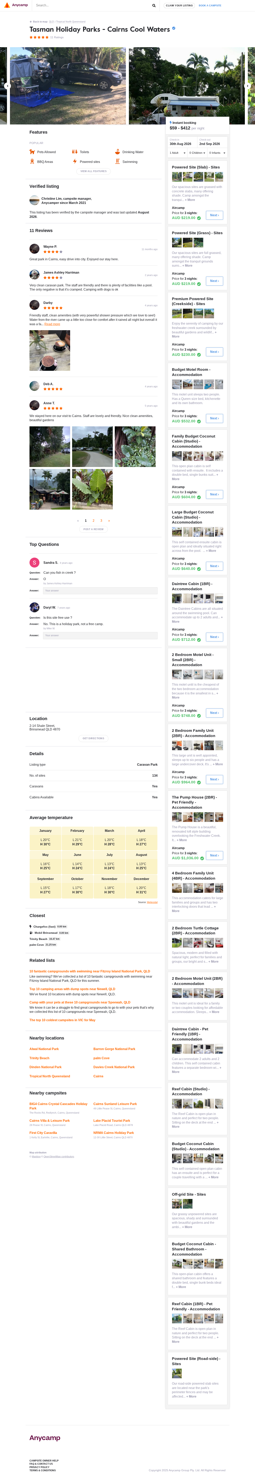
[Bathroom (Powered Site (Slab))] (220, 177)
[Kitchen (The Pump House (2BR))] (177, 817)
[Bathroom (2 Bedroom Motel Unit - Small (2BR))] (220, 674)
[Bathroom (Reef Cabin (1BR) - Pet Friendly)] (220, 1318)
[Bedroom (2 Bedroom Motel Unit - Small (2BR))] (198, 674)
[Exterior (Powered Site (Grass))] (177, 243)
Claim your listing (179, 5)
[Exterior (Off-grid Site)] (177, 1204)
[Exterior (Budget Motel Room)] (188, 384)
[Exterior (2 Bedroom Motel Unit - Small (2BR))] (177, 674)
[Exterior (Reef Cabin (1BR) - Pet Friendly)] (177, 1318)
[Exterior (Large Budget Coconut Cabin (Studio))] (177, 532)
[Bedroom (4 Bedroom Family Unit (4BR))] (177, 888)
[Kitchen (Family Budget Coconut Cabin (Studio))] (198, 456)
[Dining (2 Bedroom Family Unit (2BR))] (209, 745)
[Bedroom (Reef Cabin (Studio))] (188, 1104)
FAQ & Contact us (41, 1463)
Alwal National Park (44, 1049)
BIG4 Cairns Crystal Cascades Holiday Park (58, 1106)
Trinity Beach (39, 1058)
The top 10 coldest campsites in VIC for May (62, 1020)
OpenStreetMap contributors (59, 1156)
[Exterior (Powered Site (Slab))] (177, 177)
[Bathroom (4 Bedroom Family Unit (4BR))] (188, 888)
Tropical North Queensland (70, 21)
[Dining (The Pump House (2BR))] (198, 817)
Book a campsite (210, 5)
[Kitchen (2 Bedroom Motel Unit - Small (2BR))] (209, 674)
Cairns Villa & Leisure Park (49, 1120)
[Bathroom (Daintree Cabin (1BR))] (188, 598)
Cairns (98, 1076)
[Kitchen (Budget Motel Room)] (198, 384)
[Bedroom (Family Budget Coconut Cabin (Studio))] (188, 456)
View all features (93, 171)
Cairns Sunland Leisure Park (115, 1104)
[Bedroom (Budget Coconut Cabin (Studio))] (177, 1158)
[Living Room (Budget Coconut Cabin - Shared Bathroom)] (177, 1264)
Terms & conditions (42, 1470)
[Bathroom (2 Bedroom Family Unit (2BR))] (188, 745)
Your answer (52, 590)
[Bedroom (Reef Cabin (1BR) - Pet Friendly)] (198, 1318)
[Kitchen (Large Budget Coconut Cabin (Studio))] (220, 532)
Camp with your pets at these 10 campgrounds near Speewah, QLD (79, 1002)
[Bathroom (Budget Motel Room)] (220, 384)
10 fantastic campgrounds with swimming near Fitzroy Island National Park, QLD (89, 971)
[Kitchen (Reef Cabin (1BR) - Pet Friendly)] (188, 1318)
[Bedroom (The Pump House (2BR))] (188, 817)
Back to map (40, 21)
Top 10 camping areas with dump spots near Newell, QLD (72, 989)
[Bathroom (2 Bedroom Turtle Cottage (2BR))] (188, 943)
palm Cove (101, 1058)
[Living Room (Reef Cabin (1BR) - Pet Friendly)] (209, 1318)
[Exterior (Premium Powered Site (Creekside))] (177, 313)
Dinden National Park (45, 1067)
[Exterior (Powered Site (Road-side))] (177, 1373)
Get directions (93, 738)
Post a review (93, 529)
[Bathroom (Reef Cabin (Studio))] (209, 1104)
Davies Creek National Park (114, 1067)
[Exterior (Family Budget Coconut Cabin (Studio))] (177, 456)
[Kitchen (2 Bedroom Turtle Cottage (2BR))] (209, 943)
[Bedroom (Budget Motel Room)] (177, 384)
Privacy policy (39, 1467)
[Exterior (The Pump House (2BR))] (209, 817)
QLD (51, 21)
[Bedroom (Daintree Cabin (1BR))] (198, 598)
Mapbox (36, 1156)
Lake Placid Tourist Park (111, 1120)
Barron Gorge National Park (114, 1049)
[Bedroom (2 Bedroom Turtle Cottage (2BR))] (198, 943)
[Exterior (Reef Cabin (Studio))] (177, 1104)
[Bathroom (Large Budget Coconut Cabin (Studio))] (188, 532)
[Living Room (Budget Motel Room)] (209, 384)
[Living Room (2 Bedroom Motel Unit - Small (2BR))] (188, 674)
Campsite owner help (44, 1460)
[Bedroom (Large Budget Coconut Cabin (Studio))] (198, 532)
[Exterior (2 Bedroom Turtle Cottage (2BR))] (177, 943)
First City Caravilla (43, 1132)
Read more (52, 324)
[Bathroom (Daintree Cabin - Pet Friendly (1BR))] (188, 1049)
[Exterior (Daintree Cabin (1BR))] (177, 598)
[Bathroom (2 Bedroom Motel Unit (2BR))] (177, 993)
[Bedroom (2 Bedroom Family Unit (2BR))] (177, 745)
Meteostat (152, 902)
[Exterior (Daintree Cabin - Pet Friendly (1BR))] (177, 1049)
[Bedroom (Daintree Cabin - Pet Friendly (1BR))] (198, 1049)
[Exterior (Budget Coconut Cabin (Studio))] (209, 1158)
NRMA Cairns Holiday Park (113, 1132)
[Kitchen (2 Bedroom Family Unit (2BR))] (220, 745)
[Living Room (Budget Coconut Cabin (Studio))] (188, 1158)
